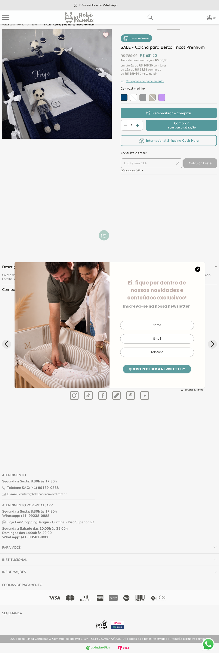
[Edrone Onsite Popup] (109, 326)
